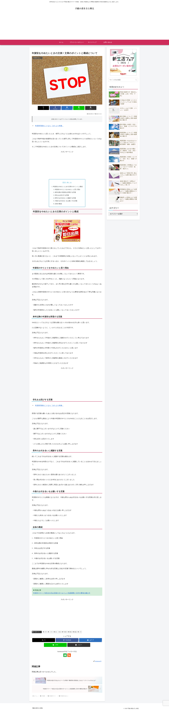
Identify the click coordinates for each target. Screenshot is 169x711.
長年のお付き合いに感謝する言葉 (65, 198)
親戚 (75, 632)
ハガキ (50, 632)
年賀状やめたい (37, 632)
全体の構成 (58, 204)
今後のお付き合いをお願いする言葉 (66, 201)
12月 (45, 632)
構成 (70, 632)
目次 (64, 182)
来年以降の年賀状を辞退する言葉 (65, 192)
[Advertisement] (84, 26)
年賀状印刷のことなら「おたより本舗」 (49, 126)
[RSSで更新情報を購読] (69, 655)
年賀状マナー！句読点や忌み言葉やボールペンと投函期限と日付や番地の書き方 (61, 593)
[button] (90, 108)
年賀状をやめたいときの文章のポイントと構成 (68, 186)
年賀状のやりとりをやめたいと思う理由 (67, 189)
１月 (80, 632)
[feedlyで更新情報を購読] (65, 655)
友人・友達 (58, 632)
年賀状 (65, 632)
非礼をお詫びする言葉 (62, 195)
